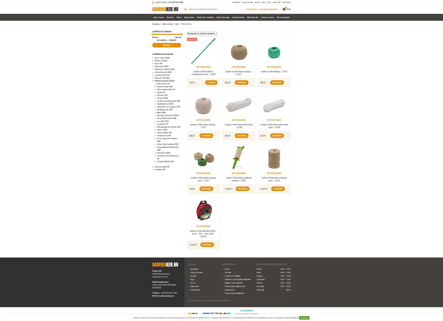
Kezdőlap (236, 2)
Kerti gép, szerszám (165, 115)
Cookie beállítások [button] (291, 318)
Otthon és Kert (267, 17)
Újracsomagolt (283, 17)
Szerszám (161, 153)
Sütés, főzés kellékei (165, 144)
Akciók (257, 2)
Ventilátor (158, 169)
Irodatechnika (238, 17)
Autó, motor (158, 17)
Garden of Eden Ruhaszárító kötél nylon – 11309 (274, 126)
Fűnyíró (160, 98)
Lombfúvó (161, 124)
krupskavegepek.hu (268, 9)
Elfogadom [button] (304, 318)
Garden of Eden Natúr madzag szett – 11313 (203, 179)
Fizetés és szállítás (232, 276)
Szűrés (167, 45)
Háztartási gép (223, 17)
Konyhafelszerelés (164, 118)
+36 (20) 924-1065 (175, 2)
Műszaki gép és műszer (166, 127)
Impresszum (230, 290)
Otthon (160, 130)
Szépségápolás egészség (167, 147)
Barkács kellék (163, 86)
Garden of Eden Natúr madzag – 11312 (238, 73)
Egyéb (159, 92)
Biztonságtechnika (164, 89)
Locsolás (161, 121)
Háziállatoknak (163, 104)
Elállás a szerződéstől (234, 283)
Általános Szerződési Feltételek (238, 279)
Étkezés (160, 95)
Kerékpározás (162, 109)
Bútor (179, 17)
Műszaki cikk (252, 17)
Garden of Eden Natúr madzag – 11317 (203, 126)
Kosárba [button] (241, 82)
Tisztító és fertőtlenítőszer (168, 156)
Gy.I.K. (269, 2)
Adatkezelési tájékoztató (235, 286)
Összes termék (247, 2)
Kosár (227, 269)
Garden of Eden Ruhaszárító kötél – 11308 (239, 126)
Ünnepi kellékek (163, 161)
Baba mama (162, 84)
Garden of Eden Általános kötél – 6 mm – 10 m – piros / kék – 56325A (203, 233)
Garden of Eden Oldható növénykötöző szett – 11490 (203, 73)
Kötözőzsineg (203, 67)
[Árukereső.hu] (246, 311)
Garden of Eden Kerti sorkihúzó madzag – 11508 (238, 179)
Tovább (211, 82)
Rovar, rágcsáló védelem (167, 138)
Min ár (155, 37)
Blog (263, 2)
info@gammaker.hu (166, 296)
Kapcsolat (276, 2)
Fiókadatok (286, 2)
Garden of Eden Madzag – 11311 (274, 71)
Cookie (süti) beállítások (234, 293)
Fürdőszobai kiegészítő (166, 101)
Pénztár (228, 272)
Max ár (178, 37)
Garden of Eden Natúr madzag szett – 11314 (274, 179)
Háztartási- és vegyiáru (166, 107)
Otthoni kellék (162, 133)
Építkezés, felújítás (205, 17)
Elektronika (189, 17)
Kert (176, 24)
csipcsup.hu (251, 9)
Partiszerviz (162, 135)
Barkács (170, 17)
